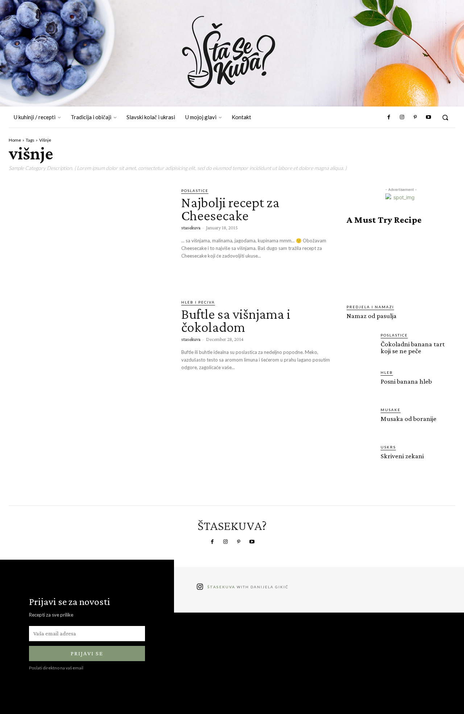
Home (15, 140)
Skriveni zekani (402, 456)
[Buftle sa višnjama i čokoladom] (89, 345)
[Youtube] (428, 117)
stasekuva (190, 227)
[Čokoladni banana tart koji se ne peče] (361, 346)
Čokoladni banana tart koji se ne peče (413, 347)
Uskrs (388, 447)
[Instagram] (402, 117)
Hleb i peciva (198, 302)
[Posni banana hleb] (361, 383)
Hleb (387, 372)
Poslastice (194, 190)
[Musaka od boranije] (361, 421)
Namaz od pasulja (372, 316)
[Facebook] (388, 117)
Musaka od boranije (408, 418)
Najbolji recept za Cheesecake (230, 209)
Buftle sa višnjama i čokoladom (235, 320)
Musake (391, 410)
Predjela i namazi (370, 307)
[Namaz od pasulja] (401, 264)
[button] (445, 117)
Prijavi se (87, 653)
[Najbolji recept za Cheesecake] (89, 234)
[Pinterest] (415, 117)
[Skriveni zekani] (361, 458)
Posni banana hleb (406, 381)
